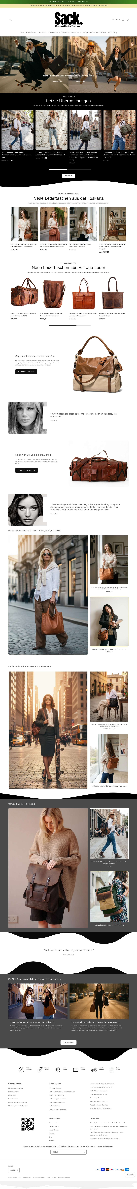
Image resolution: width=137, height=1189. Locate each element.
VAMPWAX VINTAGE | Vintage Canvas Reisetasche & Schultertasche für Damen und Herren (119, 155)
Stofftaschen (57, 81)
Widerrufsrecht (27, 1177)
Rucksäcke (12, 1095)
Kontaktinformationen (64, 1177)
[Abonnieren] (84, 1152)
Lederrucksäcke (54, 1106)
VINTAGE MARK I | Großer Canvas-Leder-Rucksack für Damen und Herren (109, 862)
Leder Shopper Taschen (57, 1099)
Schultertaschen (13, 1091)
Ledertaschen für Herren (57, 1109)
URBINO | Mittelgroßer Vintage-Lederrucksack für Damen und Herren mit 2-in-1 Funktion (109, 725)
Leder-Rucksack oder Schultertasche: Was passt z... (96, 1022)
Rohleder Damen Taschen (99, 1105)
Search (51, 1140)
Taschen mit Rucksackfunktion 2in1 (102, 1084)
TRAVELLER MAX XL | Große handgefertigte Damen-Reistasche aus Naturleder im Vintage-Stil (112, 247)
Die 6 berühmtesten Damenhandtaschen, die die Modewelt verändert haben (106, 1134)
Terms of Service (55, 1123)
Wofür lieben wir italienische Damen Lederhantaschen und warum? (108, 1128)
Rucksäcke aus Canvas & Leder (108, 925)
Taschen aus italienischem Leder (101, 1087)
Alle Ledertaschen (55, 1088)
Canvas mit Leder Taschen (17, 1102)
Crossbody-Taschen (97, 1098)
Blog (50, 1137)
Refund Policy (54, 1126)
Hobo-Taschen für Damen (99, 1094)
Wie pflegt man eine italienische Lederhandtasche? (107, 1123)
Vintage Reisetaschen (26, 470)
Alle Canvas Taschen (15, 1088)
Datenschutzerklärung (39, 1177)
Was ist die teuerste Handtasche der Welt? (104, 1138)
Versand (54, 1177)
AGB (48, 1177)
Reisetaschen (13, 1099)
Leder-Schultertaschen (57, 1102)
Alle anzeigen (68, 1042)
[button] (10, 19)
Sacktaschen (16, 1177)
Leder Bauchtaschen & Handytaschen (62, 1091)
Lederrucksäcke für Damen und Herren (108, 786)
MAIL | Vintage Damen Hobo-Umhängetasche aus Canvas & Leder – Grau (16, 155)
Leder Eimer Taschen (56, 1095)
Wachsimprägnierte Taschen (18, 1106)
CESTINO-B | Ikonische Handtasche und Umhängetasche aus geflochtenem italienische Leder (109, 588)
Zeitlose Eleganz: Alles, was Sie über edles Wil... (33, 1022)
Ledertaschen (80, 81)
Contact (51, 1133)
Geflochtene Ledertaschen (99, 1091)
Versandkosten (54, 1130)
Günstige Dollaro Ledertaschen (100, 1108)
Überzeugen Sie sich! (26, 371)
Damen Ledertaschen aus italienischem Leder (109, 650)
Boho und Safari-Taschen (98, 1101)
